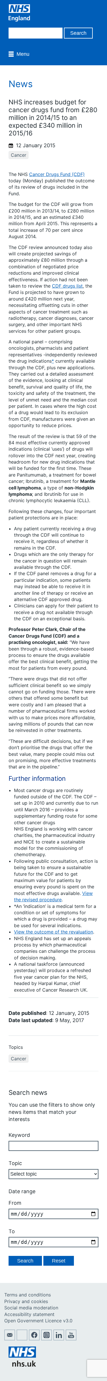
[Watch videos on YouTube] (71, 1339)
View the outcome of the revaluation (53, 932)
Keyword (19, 1135)
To (12, 1231)
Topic (15, 1163)
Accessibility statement (29, 1314)
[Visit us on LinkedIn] (58, 1339)
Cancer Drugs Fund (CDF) (57, 174)
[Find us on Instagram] (46, 1339)
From (15, 1203)
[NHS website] (22, 1365)
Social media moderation (31, 1308)
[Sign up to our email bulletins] (9, 1339)
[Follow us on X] (22, 1339)
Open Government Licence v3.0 (38, 1320)
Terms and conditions (27, 1295)
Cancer (18, 155)
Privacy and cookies (26, 1301)
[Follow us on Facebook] (34, 1339)
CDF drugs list (67, 286)
